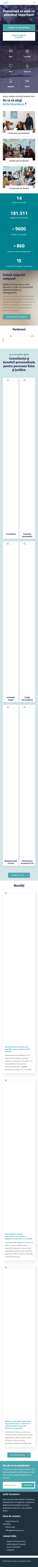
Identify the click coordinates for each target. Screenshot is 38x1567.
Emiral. (29, 1561)
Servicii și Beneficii (13, 1547)
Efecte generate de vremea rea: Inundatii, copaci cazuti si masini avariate (17, 1049)
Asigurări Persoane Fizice (16, 1541)
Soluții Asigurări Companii (16, 1544)
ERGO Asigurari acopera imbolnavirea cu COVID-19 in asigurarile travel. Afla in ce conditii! (18, 1236)
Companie (10, 1550)
